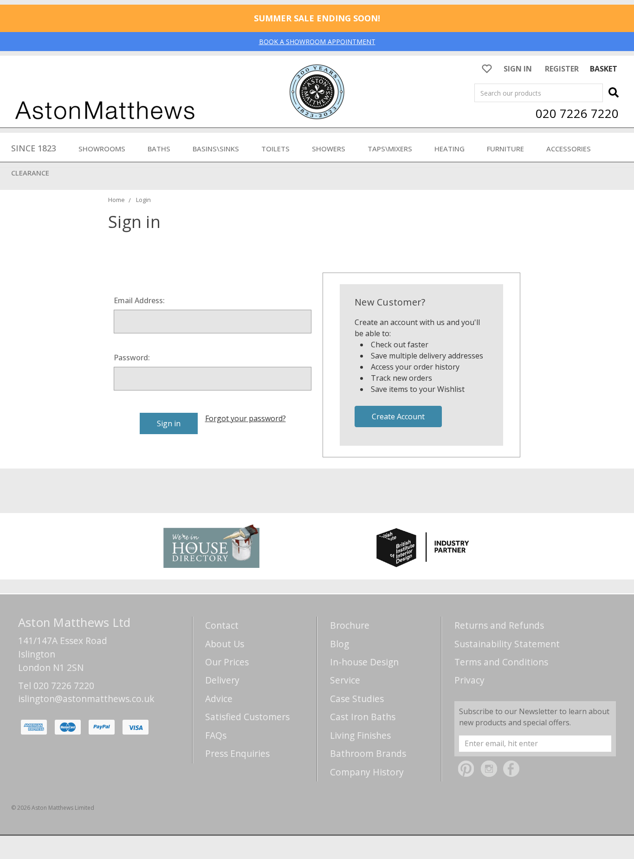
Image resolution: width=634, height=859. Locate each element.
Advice (219, 698)
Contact (222, 625)
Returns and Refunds (499, 625)
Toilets (275, 148)
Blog (339, 644)
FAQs (215, 735)
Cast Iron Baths (362, 716)
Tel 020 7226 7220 (56, 685)
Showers (328, 148)
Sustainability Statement (507, 644)
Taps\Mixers (390, 148)
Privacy (469, 680)
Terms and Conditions (501, 662)
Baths (159, 148)
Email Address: (139, 300)
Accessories (568, 148)
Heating (449, 148)
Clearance (30, 172)
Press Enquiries (237, 753)
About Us (224, 644)
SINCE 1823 (33, 148)
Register (562, 69)
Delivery (222, 680)
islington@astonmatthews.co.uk (86, 698)
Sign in (518, 69)
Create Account (398, 416)
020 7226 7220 (577, 113)
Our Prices (227, 662)
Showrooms (101, 148)
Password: (132, 357)
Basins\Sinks (216, 148)
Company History (367, 772)
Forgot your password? (245, 418)
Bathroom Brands (368, 753)
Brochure (349, 625)
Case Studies (357, 698)
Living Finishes (360, 735)
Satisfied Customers (247, 716)
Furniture (505, 148)
